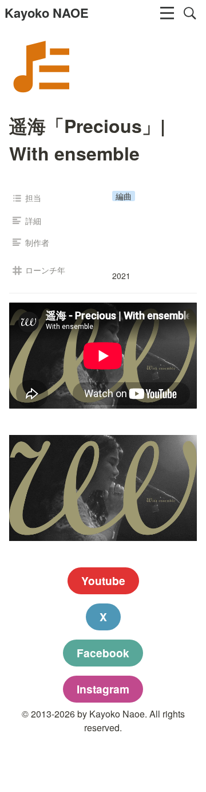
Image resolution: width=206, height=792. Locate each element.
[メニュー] (167, 13)
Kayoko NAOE (47, 12)
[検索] (190, 13)
